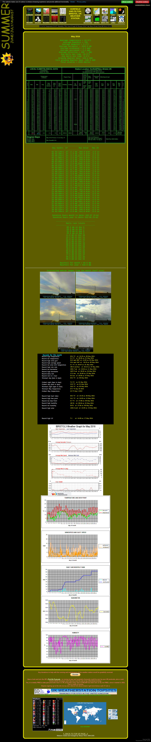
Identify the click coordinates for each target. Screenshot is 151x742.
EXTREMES (55, 22)
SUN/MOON (121, 15)
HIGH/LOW (62, 22)
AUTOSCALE (88, 22)
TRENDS (96, 22)
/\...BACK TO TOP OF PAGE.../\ (75, 734)
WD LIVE (63, 15)
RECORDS (46, 22)
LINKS (113, 22)
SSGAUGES (88, 15)
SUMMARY (29, 15)
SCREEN (38, 15)
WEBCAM (54, 15)
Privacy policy (81, 2)
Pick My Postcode (54, 679)
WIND (105, 15)
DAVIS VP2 (105, 22)
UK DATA (38, 22)
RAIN (96, 15)
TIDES (113, 15)
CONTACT (121, 22)
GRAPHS (46, 15)
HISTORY (29, 22)
